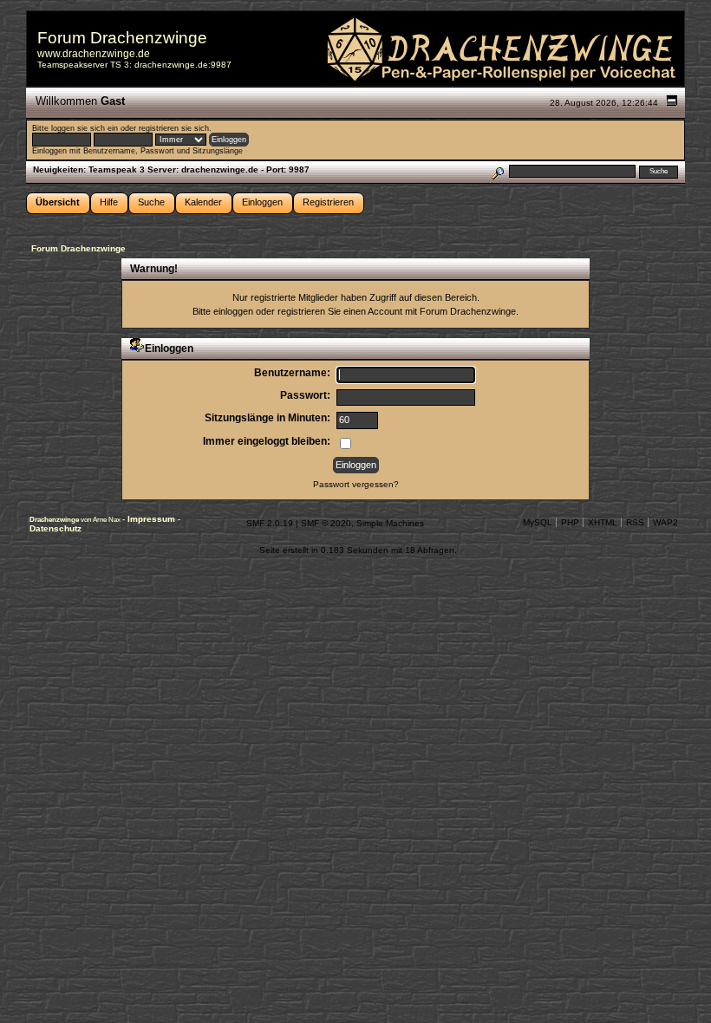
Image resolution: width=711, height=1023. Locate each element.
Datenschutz (55, 528)
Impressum (152, 519)
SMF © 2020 (326, 523)
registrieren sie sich (174, 128)
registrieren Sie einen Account (339, 311)
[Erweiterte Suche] (497, 171)
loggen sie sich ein (84, 128)
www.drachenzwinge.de (93, 54)
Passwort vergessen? (356, 484)
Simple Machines (390, 523)
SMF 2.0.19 (269, 523)
